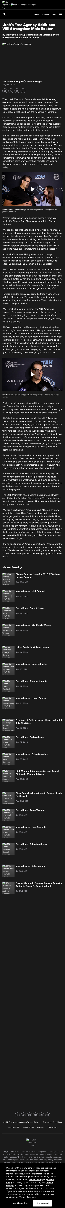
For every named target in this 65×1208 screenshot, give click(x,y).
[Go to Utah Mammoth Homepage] (6, 5)
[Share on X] (10, 90)
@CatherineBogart (33, 81)
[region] (32, 1185)
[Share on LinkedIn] (17, 90)
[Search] (4, 14)
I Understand (42, 1203)
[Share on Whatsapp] (4, 90)
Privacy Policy (36, 1179)
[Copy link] (23, 90)
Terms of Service (27, 1197)
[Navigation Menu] (61, 14)
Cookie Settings (20, 1203)
